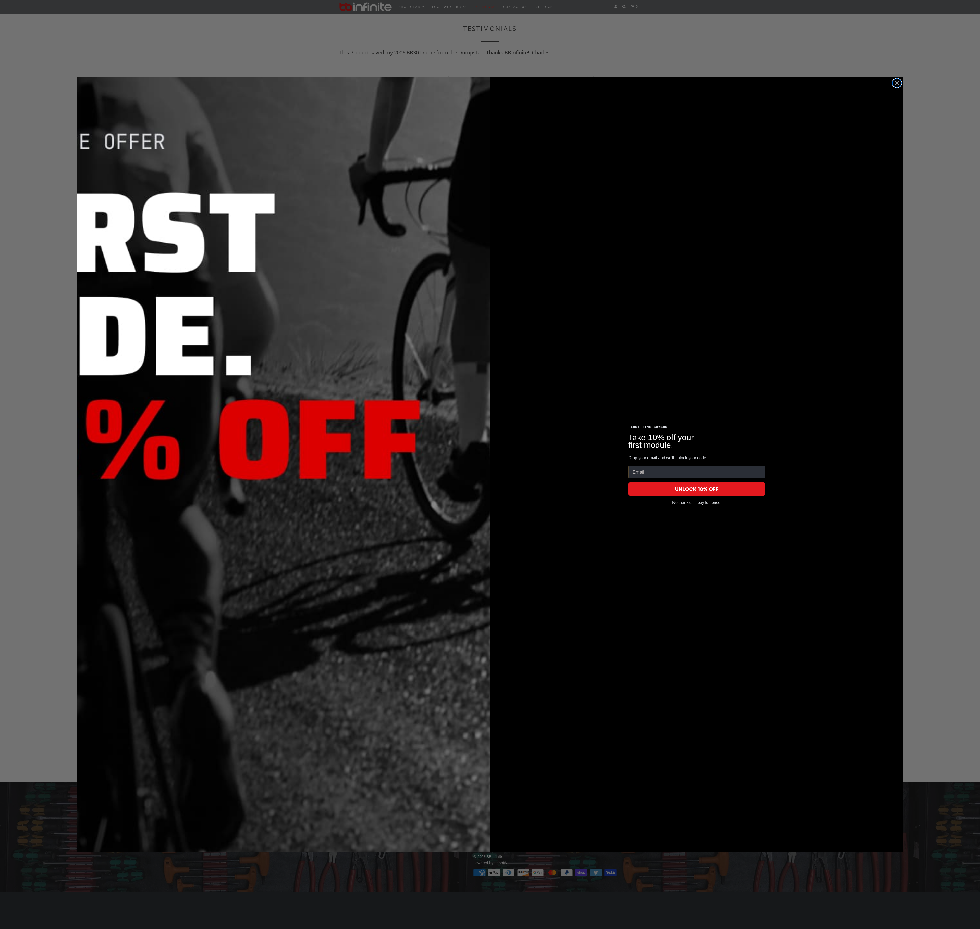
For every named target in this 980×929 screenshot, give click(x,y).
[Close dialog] (896, 83)
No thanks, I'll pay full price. (696, 502)
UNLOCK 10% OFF (696, 489)
